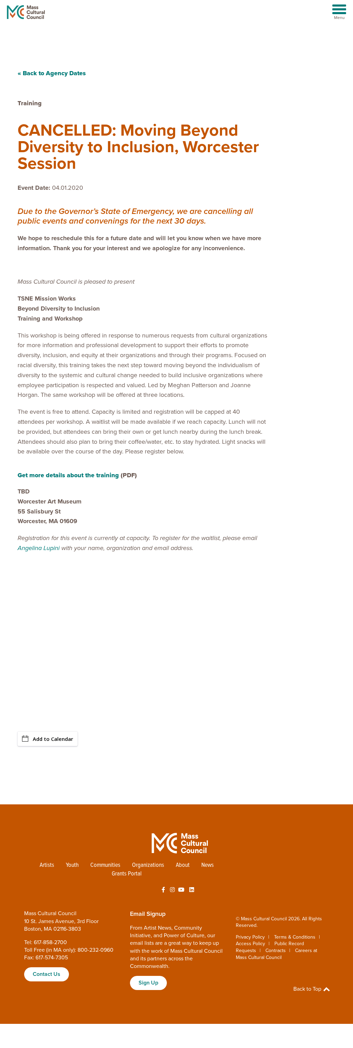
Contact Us (46, 974)
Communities (105, 865)
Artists (47, 865)
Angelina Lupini (39, 548)
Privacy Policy (250, 937)
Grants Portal (127, 874)
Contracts (275, 950)
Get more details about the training (68, 475)
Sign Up (148, 982)
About (183, 865)
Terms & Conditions (294, 937)
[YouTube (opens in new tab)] (181, 890)
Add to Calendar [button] (53, 738)
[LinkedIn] (191, 890)
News (207, 865)
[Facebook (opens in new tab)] (163, 890)
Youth (72, 865)
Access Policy (250, 944)
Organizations (148, 865)
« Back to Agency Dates (52, 73)
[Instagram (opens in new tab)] (172, 890)
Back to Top (308, 989)
